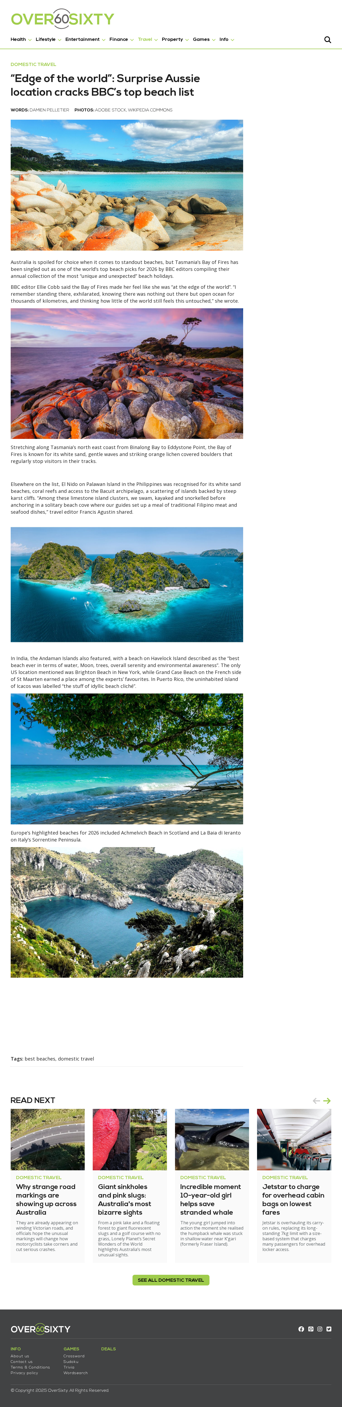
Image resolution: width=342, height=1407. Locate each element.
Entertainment (82, 39)
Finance (119, 39)
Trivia (69, 1368)
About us (20, 1356)
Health (18, 39)
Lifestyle (46, 39)
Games (201, 39)
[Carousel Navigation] (321, 1101)
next (327, 1101)
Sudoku (71, 1362)
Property (172, 39)
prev (316, 1101)
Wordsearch (76, 1373)
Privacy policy (24, 1373)
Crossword (74, 1356)
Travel (145, 39)
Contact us (22, 1362)
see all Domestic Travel (171, 1280)
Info (224, 39)
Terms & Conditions (30, 1368)
